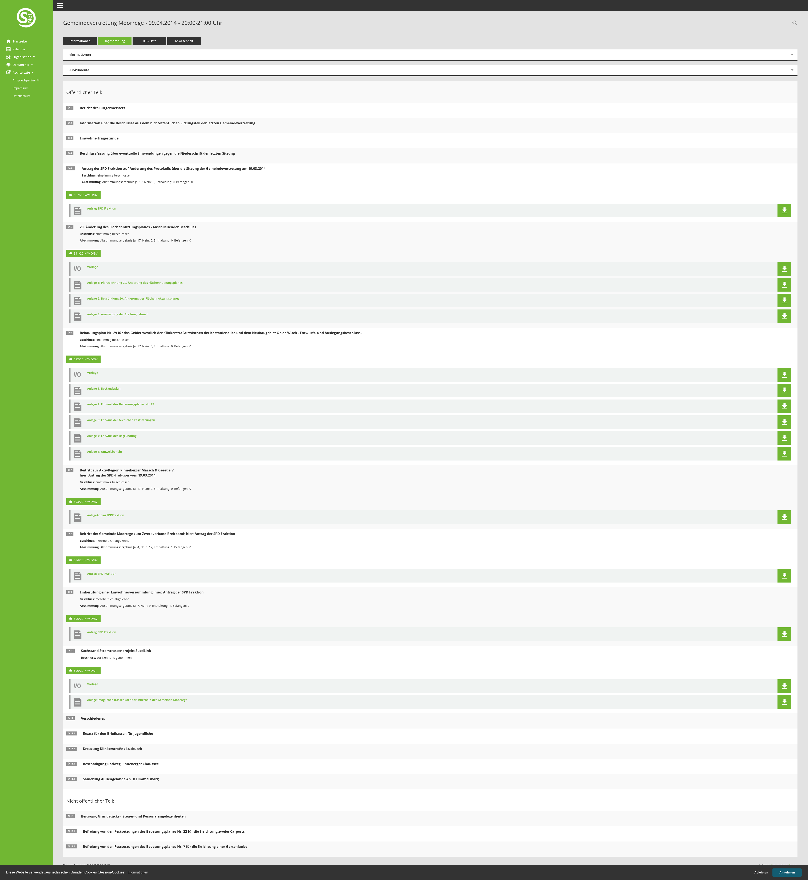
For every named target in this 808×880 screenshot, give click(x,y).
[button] (26, 57)
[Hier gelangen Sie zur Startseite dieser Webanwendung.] (26, 18)
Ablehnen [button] (761, 872)
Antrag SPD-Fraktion (101, 574)
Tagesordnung (115, 41)
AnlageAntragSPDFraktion (105, 515)
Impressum (21, 88)
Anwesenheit (184, 41)
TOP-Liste (149, 41)
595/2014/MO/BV (85, 619)
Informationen (80, 41)
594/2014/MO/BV (85, 560)
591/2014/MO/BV (85, 253)
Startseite (20, 41)
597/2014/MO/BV (85, 195)
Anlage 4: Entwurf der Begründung (112, 436)
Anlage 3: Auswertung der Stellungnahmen (117, 314)
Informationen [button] (138, 872)
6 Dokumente (78, 70)
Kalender (19, 49)
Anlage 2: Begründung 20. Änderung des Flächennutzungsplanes (133, 298)
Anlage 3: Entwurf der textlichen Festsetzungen (121, 420)
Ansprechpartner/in (27, 80)
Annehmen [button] (787, 872)
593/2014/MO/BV (85, 502)
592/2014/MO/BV (85, 359)
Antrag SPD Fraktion (101, 208)
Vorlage (92, 267)
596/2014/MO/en (85, 671)
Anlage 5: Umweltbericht (104, 452)
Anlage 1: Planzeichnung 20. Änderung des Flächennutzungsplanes (135, 283)
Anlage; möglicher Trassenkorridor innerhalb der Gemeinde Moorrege (137, 700)
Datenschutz (21, 96)
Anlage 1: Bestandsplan (104, 388)
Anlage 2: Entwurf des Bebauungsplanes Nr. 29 (120, 404)
